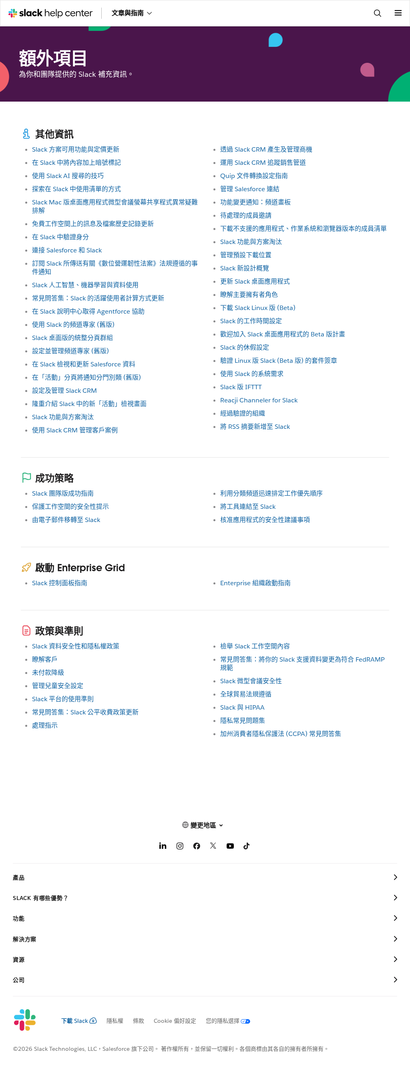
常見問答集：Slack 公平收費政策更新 (85, 712)
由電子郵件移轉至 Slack (66, 520)
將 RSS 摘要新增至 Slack (255, 426)
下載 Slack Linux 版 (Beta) (257, 308)
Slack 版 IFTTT (241, 387)
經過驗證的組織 (242, 413)
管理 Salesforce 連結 (249, 189)
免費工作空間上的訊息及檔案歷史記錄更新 (93, 224)
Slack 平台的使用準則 (63, 699)
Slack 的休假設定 (244, 347)
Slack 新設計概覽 (244, 268)
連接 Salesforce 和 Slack (67, 250)
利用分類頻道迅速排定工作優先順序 (271, 493)
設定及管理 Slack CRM (64, 390)
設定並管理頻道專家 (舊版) (70, 351)
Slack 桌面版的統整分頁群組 (72, 338)
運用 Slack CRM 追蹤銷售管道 (263, 162)
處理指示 (45, 725)
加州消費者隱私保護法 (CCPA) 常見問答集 (280, 734)
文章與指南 (128, 13)
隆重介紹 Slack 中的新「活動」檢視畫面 (89, 404)
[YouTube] (230, 847)
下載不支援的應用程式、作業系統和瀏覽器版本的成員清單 (303, 228)
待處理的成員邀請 (245, 215)
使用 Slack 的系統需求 (251, 374)
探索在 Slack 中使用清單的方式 (76, 189)
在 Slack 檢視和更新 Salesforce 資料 (83, 364)
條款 (138, 1020)
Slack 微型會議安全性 (251, 681)
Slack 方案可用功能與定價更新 (75, 149)
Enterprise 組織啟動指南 (255, 583)
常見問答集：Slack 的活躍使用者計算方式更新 (98, 298)
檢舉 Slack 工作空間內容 (255, 646)
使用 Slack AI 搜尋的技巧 (68, 176)
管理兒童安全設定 (57, 686)
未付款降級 (48, 672)
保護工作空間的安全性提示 (70, 506)
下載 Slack (74, 1020)
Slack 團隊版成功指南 (63, 493)
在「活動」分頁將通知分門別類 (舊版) (86, 377)
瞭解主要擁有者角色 (249, 294)
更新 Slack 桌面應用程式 (255, 281)
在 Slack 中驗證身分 (60, 237)
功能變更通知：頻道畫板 (255, 202)
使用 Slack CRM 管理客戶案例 (75, 430)
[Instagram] (179, 847)
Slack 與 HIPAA (242, 707)
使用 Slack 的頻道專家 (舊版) (73, 324)
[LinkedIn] (163, 847)
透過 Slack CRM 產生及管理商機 (266, 149)
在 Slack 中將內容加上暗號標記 (76, 162)
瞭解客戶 (45, 659)
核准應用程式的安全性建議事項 (265, 520)
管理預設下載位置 (245, 255)
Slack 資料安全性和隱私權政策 (75, 646)
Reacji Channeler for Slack (258, 400)
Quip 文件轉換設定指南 (254, 176)
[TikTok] (247, 847)
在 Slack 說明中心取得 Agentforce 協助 (88, 311)
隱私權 (115, 1020)
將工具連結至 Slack (247, 506)
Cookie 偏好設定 (175, 1020)
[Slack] (30, 1020)
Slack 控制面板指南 (59, 583)
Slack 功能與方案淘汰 (63, 417)
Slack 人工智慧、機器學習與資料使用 (85, 285)
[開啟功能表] (398, 13)
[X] (213, 847)
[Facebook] (196, 847)
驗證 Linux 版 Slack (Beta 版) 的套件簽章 (278, 360)
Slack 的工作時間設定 (251, 321)
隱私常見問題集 (242, 720)
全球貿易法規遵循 (245, 694)
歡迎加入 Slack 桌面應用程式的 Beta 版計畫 (282, 334)
